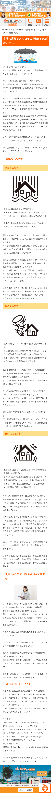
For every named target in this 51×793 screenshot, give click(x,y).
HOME (5, 30)
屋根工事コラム (17, 30)
